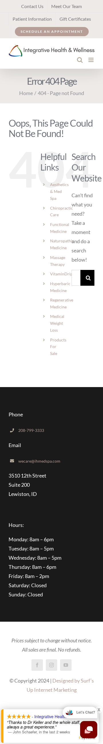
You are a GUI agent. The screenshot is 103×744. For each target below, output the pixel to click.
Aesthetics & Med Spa (59, 191)
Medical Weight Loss (57, 323)
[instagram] (51, 665)
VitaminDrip (61, 273)
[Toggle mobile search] (80, 60)
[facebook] (37, 665)
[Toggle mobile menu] (91, 60)
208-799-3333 (31, 430)
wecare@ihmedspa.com (39, 461)
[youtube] (66, 665)
